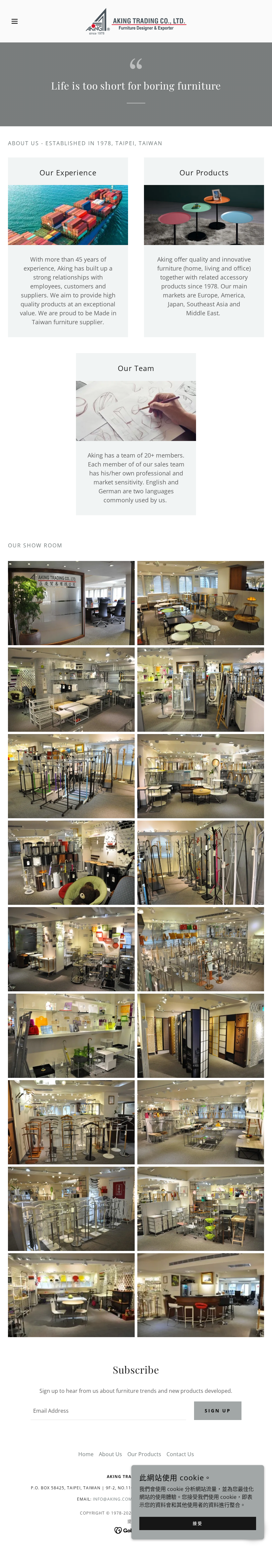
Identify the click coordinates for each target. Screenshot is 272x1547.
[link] (136, 21)
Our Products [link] (144, 1454)
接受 (197, 1523)
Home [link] (86, 1454)
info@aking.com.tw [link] (116, 1499)
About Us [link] (110, 1454)
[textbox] (108, 1410)
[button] (27, 21)
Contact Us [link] (180, 1454)
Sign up (218, 1410)
